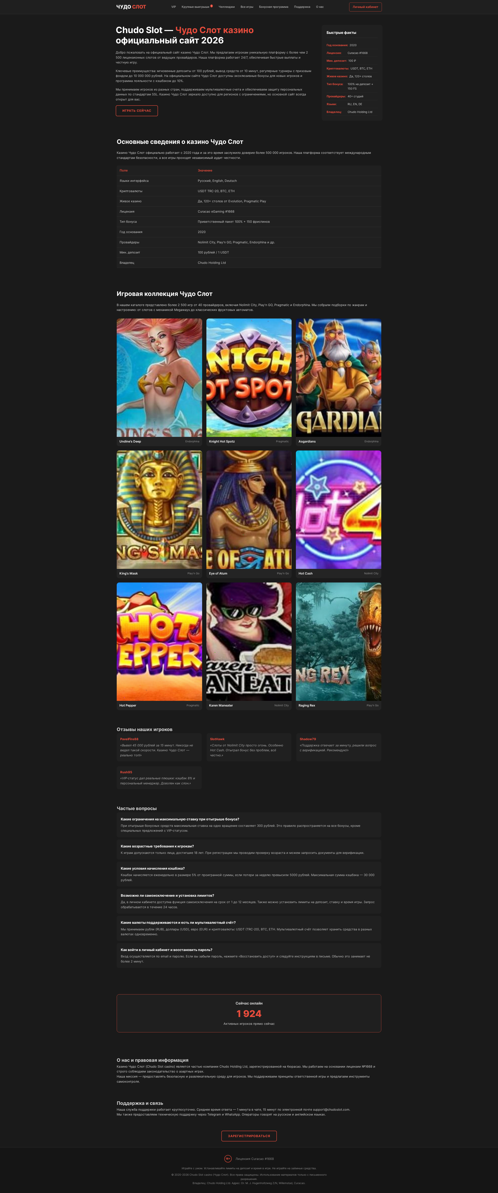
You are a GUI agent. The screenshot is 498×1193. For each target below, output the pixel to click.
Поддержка (302, 6)
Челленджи (227, 6)
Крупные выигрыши (197, 6)
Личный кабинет (365, 7)
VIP (173, 6)
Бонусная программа (273, 6)
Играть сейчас (136, 111)
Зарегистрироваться (249, 1136)
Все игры (247, 6)
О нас (320, 6)
